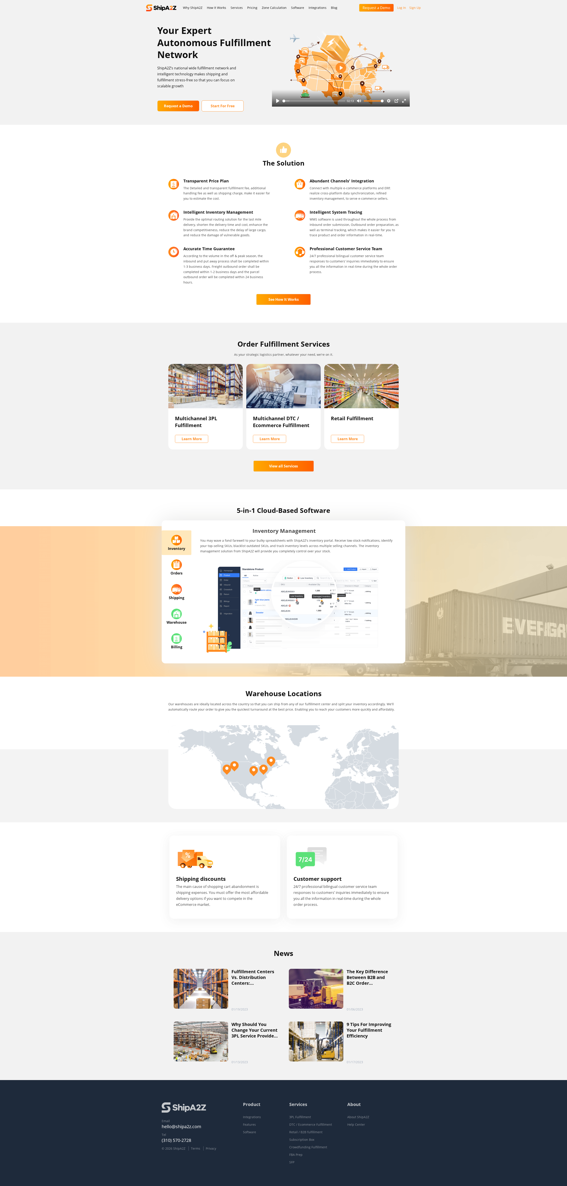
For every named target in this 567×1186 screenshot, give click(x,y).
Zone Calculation (274, 8)
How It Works (216, 8)
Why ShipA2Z (192, 8)
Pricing (252, 8)
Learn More (192, 438)
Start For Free (223, 106)
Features (249, 1125)
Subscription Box (301, 1140)
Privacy (211, 1148)
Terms (195, 1148)
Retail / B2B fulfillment (305, 1132)
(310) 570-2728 (176, 1140)
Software (297, 8)
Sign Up (415, 8)
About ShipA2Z (358, 1117)
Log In (401, 8)
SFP (291, 1162)
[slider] (313, 101)
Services (237, 8)
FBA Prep (296, 1155)
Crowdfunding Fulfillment (308, 1147)
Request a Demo (376, 7)
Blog (334, 8)
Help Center (356, 1125)
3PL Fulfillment (300, 1117)
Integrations (317, 8)
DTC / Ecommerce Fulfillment (310, 1125)
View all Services (283, 466)
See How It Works (283, 299)
